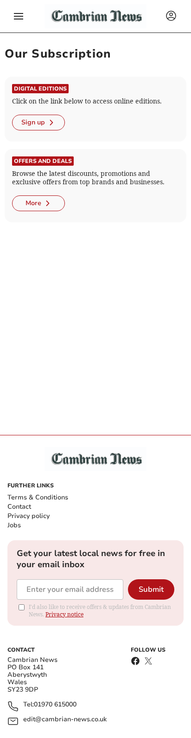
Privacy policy (28, 515)
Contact (19, 506)
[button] (18, 16)
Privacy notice (64, 614)
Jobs (14, 525)
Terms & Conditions (37, 497)
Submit (151, 589)
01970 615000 (55, 705)
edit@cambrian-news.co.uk (65, 720)
